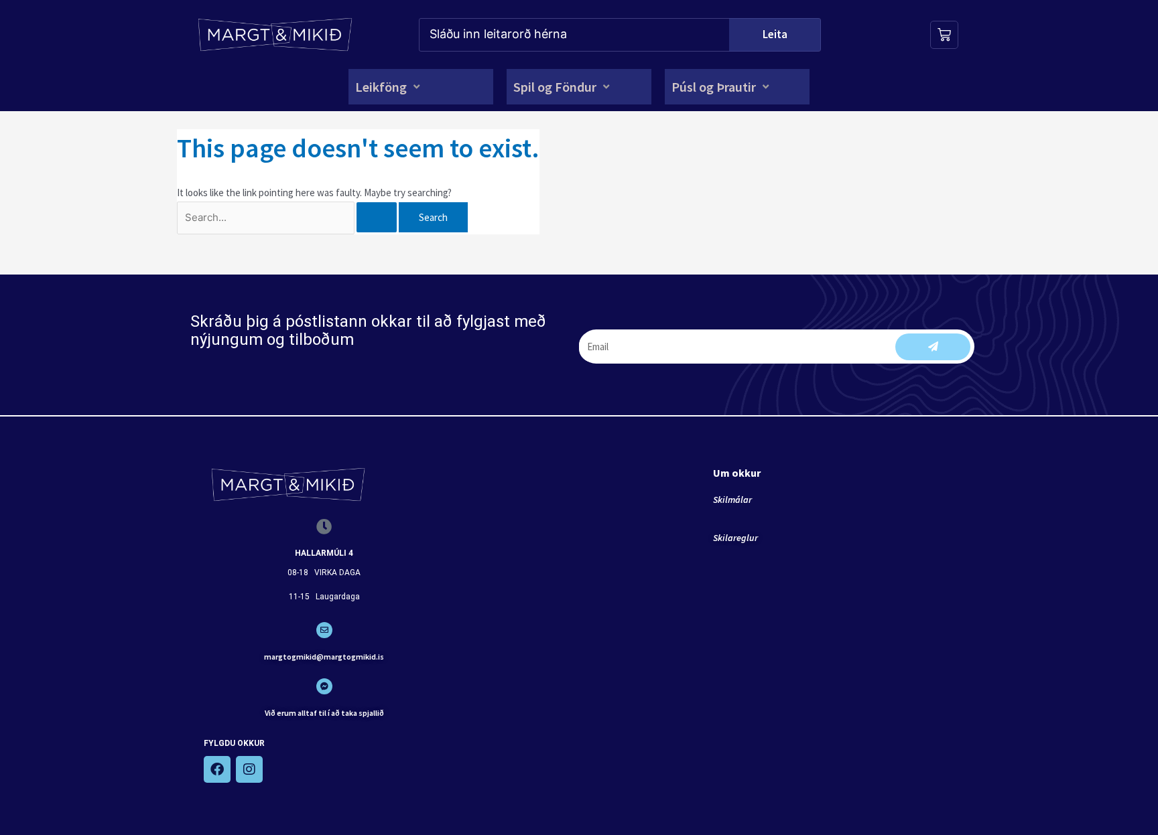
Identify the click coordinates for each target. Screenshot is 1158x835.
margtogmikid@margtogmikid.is (324, 657)
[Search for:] (288, 217)
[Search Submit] (377, 217)
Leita (775, 34)
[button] (388, 86)
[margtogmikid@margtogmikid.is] (324, 630)
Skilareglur (735, 538)
